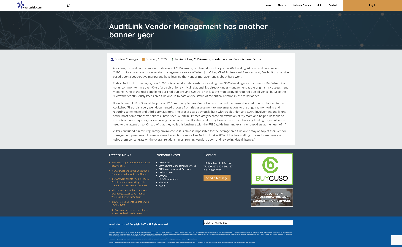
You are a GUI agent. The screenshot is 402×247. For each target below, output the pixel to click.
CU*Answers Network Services (175, 169)
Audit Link (185, 59)
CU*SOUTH (164, 175)
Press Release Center (247, 59)
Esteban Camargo (126, 59)
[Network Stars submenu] (310, 5)
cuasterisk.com (222, 59)
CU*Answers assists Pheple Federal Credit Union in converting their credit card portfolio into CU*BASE (130, 182)
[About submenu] (285, 5)
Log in (372, 5)
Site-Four (163, 182)
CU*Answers (202, 59)
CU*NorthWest (166, 172)
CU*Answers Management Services (177, 165)
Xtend (162, 185)
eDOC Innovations (168, 179)
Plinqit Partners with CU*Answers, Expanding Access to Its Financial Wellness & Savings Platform (129, 193)
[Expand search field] (68, 5)
